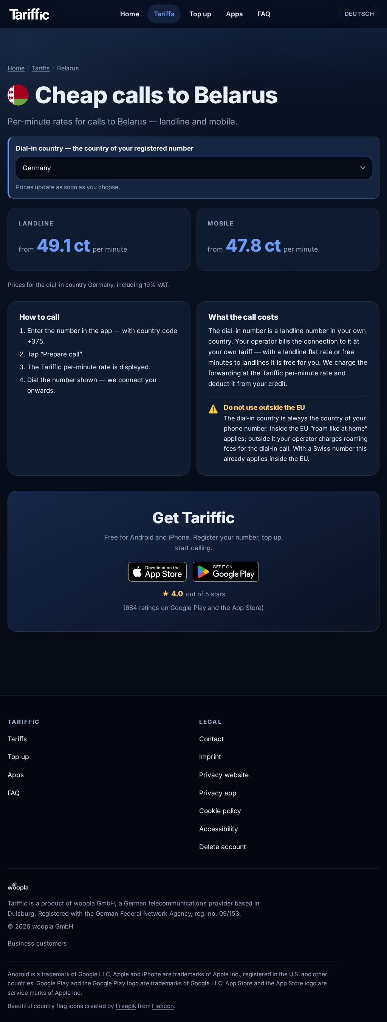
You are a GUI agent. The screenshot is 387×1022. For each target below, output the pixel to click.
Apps (234, 14)
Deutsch (362, 16)
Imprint (210, 757)
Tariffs (164, 14)
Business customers (37, 943)
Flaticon (163, 1006)
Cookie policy (220, 811)
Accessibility (218, 829)
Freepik (126, 1006)
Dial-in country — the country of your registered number (105, 148)
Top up (200, 14)
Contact (211, 739)
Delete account (222, 847)
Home (129, 14)
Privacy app (218, 793)
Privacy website (224, 775)
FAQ (264, 14)
